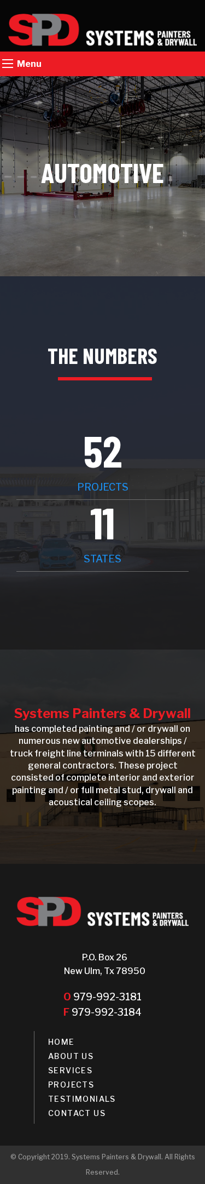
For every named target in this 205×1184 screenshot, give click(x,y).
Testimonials (82, 1098)
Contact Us (77, 1113)
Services (70, 1070)
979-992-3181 (102, 997)
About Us (70, 1056)
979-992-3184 (102, 1012)
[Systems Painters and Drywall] (102, 30)
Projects (71, 1084)
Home (61, 1041)
